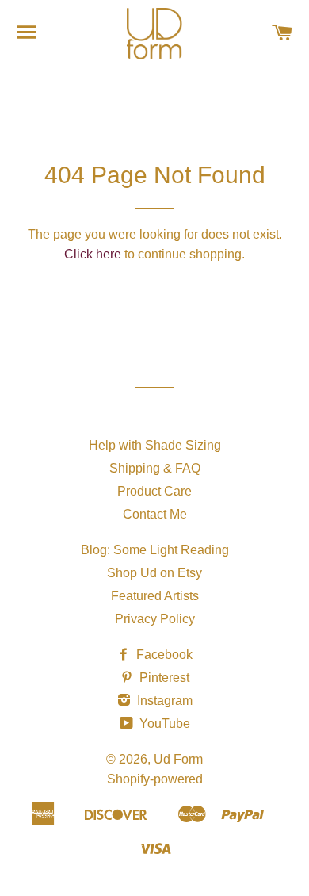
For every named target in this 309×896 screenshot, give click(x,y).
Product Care (154, 491)
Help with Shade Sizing (155, 445)
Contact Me (155, 514)
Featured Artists (155, 596)
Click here (92, 254)
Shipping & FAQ (154, 468)
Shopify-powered (155, 779)
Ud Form (178, 759)
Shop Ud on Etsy (154, 573)
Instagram (163, 700)
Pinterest (162, 677)
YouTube (163, 723)
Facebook (163, 654)
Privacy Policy (155, 619)
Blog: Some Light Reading (155, 550)
